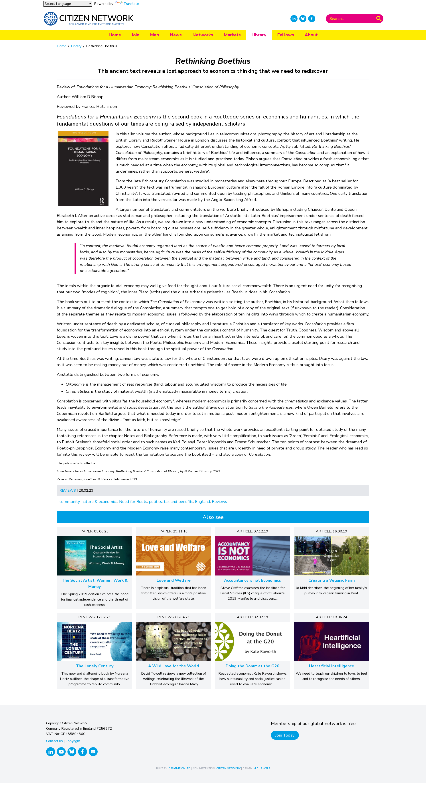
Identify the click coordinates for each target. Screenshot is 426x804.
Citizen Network (228, 768)
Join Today (284, 735)
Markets (232, 35)
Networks (202, 35)
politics (155, 501)
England (202, 501)
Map (154, 35)
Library (258, 35)
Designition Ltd (179, 768)
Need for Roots (133, 501)
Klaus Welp (262, 768)
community (69, 501)
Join (135, 35)
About (311, 35)
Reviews (67, 490)
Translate (131, 3)
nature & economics (99, 501)
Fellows (285, 35)
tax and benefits (178, 501)
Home (114, 35)
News (176, 35)
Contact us (54, 741)
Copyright (73, 741)
